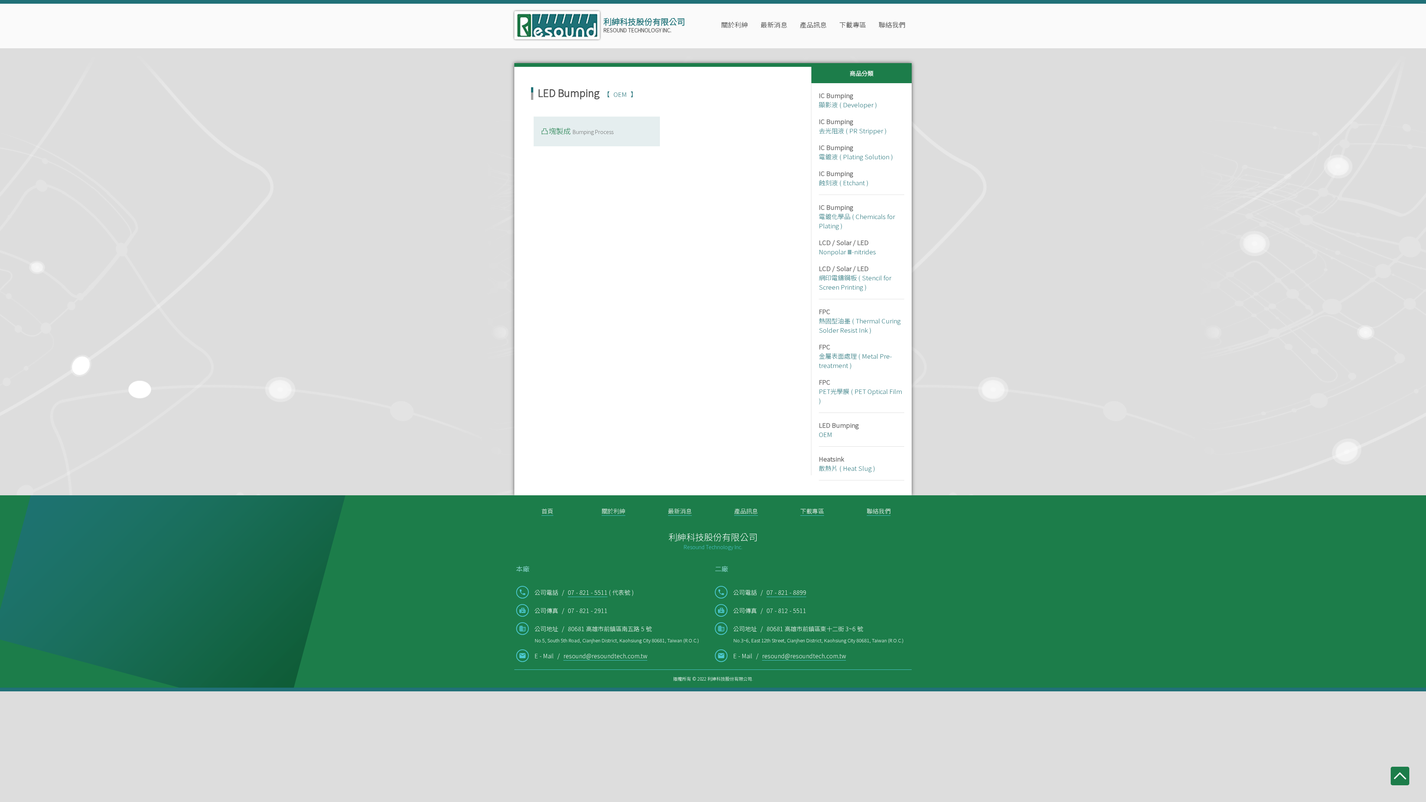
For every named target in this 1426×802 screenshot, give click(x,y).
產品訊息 (746, 510)
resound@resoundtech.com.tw (605, 655)
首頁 (547, 510)
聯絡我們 (892, 24)
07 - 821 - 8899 (786, 592)
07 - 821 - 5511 (588, 592)
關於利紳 (613, 510)
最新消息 (774, 24)
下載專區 (852, 24)
